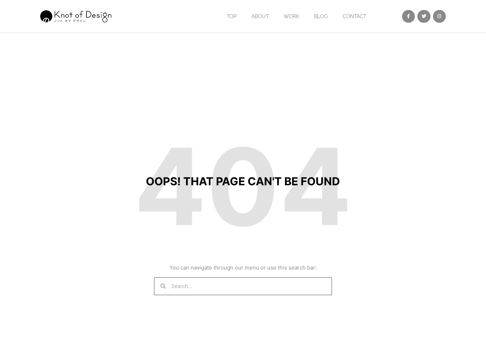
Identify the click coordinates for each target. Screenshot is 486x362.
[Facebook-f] (408, 16)
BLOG (321, 16)
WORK (291, 16)
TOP (232, 16)
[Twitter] (423, 16)
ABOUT (260, 16)
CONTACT (354, 16)
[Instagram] (439, 16)
